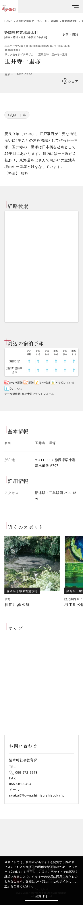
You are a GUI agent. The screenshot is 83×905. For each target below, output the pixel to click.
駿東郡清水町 (70, 21)
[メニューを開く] (75, 7)
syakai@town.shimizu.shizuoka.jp (36, 795)
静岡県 (54, 21)
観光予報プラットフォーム (38, 393)
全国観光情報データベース (31, 21)
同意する (41, 896)
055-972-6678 (26, 772)
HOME (8, 21)
